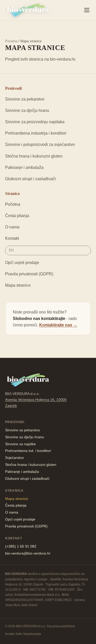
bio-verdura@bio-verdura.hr (27, 553)
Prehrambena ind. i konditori (28, 451)
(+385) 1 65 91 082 (20, 546)
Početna (11, 41)
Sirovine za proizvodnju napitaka (35, 122)
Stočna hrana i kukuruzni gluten (33, 156)
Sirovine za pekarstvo (24, 99)
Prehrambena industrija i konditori (35, 133)
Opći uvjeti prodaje (22, 262)
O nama (12, 227)
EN (11, 250)
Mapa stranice (18, 285)
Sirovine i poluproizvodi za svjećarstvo (40, 144)
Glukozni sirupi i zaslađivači (30, 179)
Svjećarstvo (14, 458)
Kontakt (12, 238)
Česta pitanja (17, 215)
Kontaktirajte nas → (58, 325)
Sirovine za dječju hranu (27, 110)
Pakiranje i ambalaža (24, 167)
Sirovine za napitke (20, 444)
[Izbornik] (86, 10)
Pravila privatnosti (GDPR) (29, 274)
